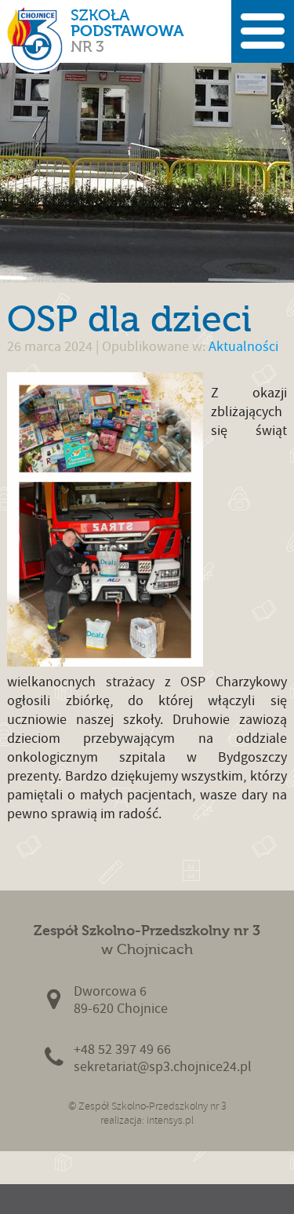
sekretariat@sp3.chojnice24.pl (163, 1067)
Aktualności (243, 347)
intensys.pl (170, 1120)
